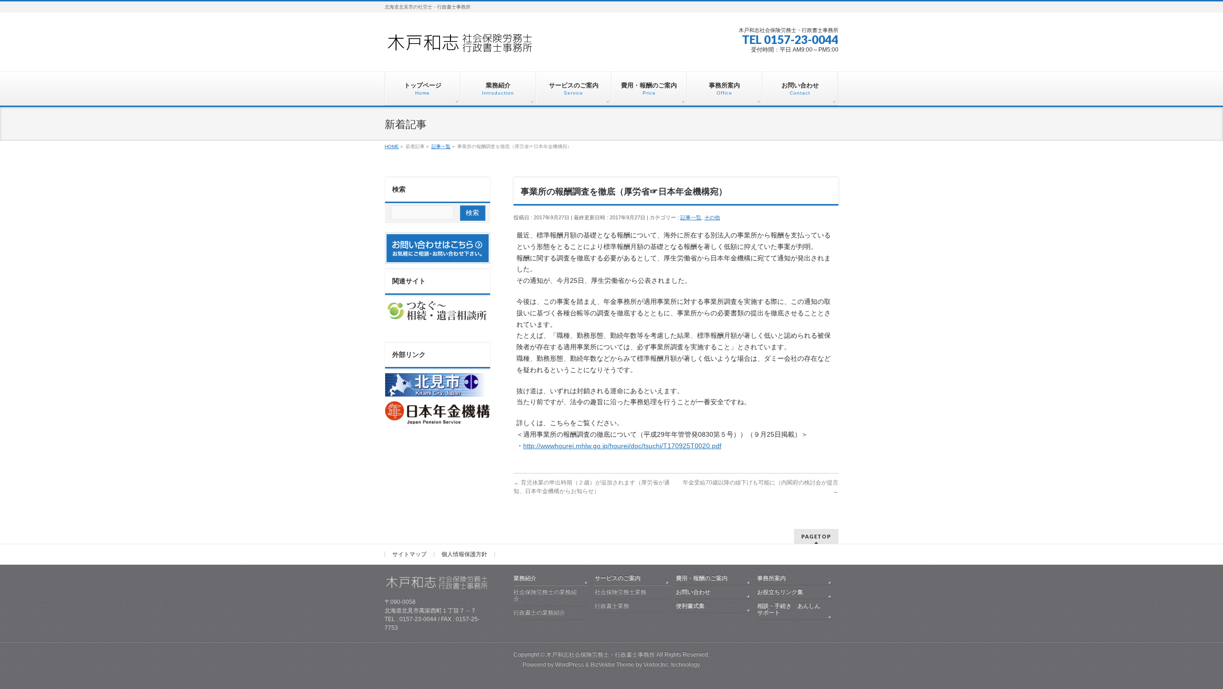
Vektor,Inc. (657, 664)
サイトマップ (409, 554)
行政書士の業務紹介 (539, 612)
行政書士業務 (612, 606)
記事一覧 (690, 217)
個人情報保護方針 (464, 554)
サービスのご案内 (618, 578)
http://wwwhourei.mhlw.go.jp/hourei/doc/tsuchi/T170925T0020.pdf (622, 446)
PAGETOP (816, 536)
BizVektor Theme (612, 664)
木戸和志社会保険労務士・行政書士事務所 (600, 654)
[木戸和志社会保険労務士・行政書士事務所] (468, 46)
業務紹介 (525, 578)
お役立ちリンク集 (780, 592)
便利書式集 (690, 606)
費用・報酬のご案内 (702, 578)
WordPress (569, 664)
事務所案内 (771, 578)
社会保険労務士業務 (620, 592)
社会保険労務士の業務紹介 (545, 595)
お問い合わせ (693, 592)
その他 (712, 217)
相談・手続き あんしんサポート (788, 609)
